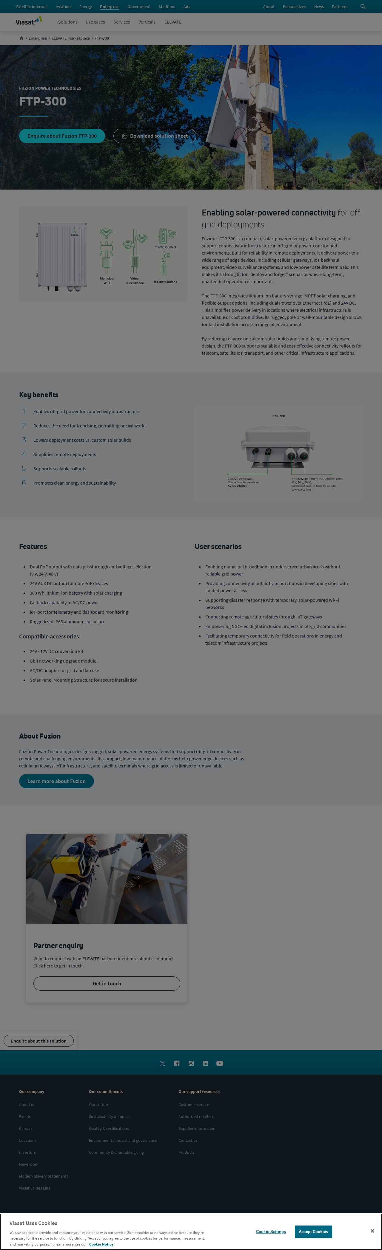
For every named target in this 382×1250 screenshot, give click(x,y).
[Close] (372, 1230)
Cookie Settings (271, 1231)
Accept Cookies (313, 1231)
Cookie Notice (101, 1243)
